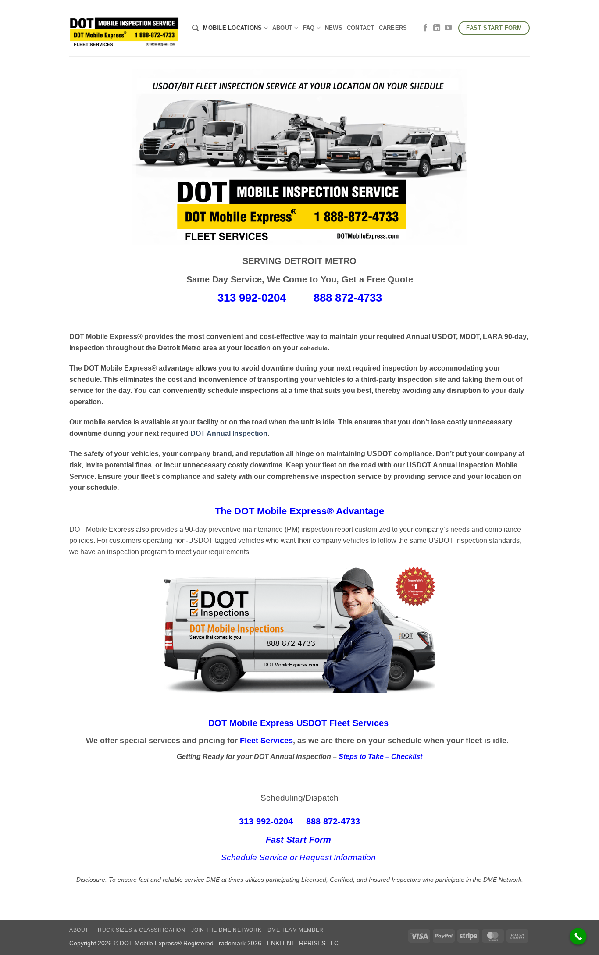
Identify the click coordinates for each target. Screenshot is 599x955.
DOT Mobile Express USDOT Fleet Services (298, 723)
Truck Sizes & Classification (139, 930)
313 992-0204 (251, 298)
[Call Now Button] (578, 936)
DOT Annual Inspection (228, 433)
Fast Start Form (300, 840)
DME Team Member (295, 930)
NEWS (333, 28)
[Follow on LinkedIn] (436, 28)
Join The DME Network (226, 930)
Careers (393, 28)
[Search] (195, 28)
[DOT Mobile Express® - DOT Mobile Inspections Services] (124, 28)
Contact (360, 28)
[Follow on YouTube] (448, 28)
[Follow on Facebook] (425, 28)
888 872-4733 (348, 298)
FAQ (309, 28)
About (282, 28)
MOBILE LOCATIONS (232, 28)
